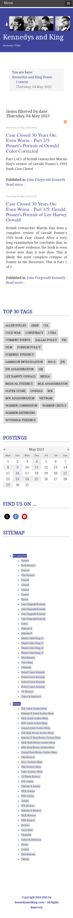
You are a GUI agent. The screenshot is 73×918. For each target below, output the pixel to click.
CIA (45, 325)
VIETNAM (46, 398)
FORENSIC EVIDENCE (19, 354)
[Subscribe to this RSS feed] (65, 121)
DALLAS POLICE (46, 340)
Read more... (15, 184)
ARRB (35, 325)
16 (17, 473)
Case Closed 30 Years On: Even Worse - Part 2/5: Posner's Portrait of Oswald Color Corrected (32, 143)
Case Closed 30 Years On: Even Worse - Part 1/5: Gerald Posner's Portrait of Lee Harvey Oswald (36, 211)
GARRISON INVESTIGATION (24, 361)
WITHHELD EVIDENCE (20, 420)
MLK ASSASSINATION (53, 383)
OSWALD (36, 391)
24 (27, 479)
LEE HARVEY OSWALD (20, 376)
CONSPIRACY (34, 332)
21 (65, 473)
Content (22, 82)
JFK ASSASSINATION (19, 369)
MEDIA (45, 376)
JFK (62, 361)
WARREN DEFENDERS (20, 412)
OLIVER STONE (15, 391)
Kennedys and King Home (32, 77)
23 (17, 479)
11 (36, 467)
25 (36, 479)
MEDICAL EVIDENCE (19, 383)
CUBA (52, 332)
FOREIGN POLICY (29, 347)
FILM (8, 347)
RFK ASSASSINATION (19, 398)
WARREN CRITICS (54, 405)
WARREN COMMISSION (21, 405)
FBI (64, 340)
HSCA (52, 361)
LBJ (41, 369)
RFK (50, 391)
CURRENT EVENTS (17, 340)
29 (8, 485)
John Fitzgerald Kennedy (46, 180)
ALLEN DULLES (15, 325)
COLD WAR (12, 332)
